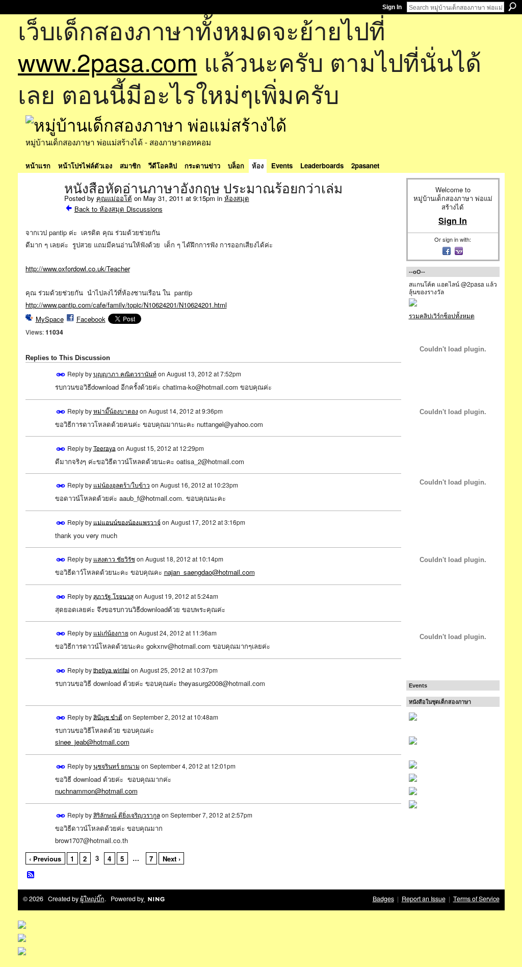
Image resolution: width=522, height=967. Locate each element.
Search (512, 6)
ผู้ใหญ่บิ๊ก (92, 898)
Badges (383, 898)
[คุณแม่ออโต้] (41, 210)
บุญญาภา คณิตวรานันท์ (124, 373)
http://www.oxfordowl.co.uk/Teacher (77, 268)
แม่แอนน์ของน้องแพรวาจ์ (127, 521)
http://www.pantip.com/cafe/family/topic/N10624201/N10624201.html (126, 305)
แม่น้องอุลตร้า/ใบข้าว (121, 484)
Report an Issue (424, 898)
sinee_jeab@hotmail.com (92, 742)
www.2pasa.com (107, 61)
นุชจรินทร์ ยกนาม (116, 765)
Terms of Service (476, 898)
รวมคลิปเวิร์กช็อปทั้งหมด (442, 315)
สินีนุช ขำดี (107, 716)
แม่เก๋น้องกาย (110, 632)
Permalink (61, 374)
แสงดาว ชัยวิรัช (114, 558)
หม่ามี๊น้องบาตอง (115, 410)
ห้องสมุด (236, 198)
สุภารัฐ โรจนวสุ (113, 595)
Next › (171, 858)
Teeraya (104, 447)
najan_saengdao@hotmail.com (209, 572)
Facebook (91, 319)
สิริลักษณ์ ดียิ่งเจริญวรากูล (126, 814)
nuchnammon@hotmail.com (96, 791)
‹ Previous (45, 858)
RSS (31, 875)
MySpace (50, 319)
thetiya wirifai (111, 669)
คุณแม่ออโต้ (114, 198)
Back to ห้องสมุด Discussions (118, 209)
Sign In (392, 7)
